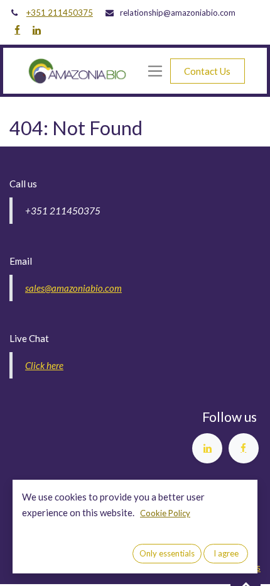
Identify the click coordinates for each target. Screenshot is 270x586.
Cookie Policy (165, 513)
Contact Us (207, 71)
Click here (44, 365)
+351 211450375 (59, 13)
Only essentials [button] (167, 553)
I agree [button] (226, 553)
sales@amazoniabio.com (73, 288)
